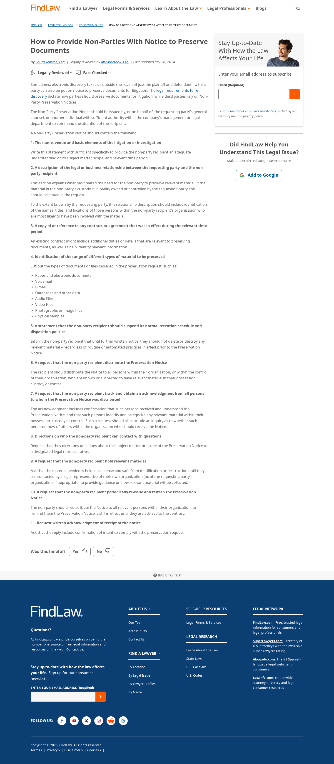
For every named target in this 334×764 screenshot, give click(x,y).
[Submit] (294, 94)
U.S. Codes (194, 675)
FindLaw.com (263, 622)
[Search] (298, 8)
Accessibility (137, 631)
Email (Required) (231, 85)
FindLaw (36, 25)
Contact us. (75, 649)
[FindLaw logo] (47, 8)
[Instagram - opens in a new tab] (98, 720)
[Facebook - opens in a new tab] (61, 720)
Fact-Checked (95, 72)
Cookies (93, 750)
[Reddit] (111, 720)
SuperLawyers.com (268, 641)
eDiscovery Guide (91, 25)
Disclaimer (72, 750)
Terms (35, 750)
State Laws (194, 658)
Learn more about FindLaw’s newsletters (247, 111)
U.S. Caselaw (196, 667)
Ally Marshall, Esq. (115, 61)
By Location (137, 667)
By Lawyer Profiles (142, 684)
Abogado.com (264, 659)
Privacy (52, 750)
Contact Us (136, 639)
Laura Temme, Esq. (50, 61)
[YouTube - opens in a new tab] (74, 720)
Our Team (135, 622)
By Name (135, 692)
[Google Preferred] (123, 720)
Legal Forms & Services (203, 622)
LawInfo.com (263, 677)
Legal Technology (60, 25)
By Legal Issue (139, 675)
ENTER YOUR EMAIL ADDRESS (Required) (62, 687)
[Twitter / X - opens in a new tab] (86, 720)
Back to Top (169, 575)
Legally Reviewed (53, 72)
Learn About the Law (202, 650)
